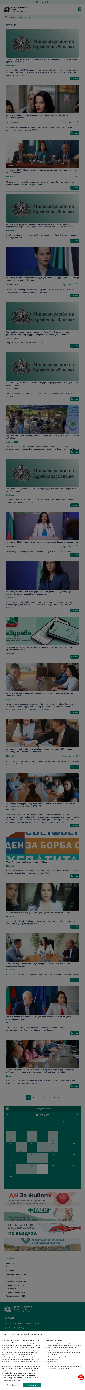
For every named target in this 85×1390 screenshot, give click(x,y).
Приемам (32, 1385)
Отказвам (11, 1385)
